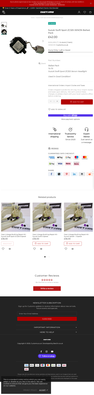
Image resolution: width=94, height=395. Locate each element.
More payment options (70, 119)
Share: (51, 170)
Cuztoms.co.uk (47, 12)
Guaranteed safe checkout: (61, 153)
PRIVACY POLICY (30, 390)
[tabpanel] (15, 229)
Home (33, 17)
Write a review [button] (47, 288)
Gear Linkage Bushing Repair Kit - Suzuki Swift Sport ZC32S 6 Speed (14, 235)
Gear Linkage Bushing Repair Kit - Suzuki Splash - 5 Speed (76, 235)
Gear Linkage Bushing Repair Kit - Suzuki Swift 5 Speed (45, 235)
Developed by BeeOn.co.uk (53, 343)
